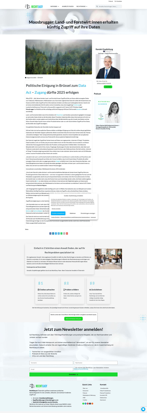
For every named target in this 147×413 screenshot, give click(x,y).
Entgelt (58, 161)
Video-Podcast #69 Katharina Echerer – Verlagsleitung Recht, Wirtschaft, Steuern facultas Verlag (108, 127)
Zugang (40, 92)
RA (97, 81)
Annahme (79, 109)
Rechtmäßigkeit (38, 211)
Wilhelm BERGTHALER (104, 83)
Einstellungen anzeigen (88, 213)
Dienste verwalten (56, 208)
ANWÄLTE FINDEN (68, 6)
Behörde (28, 211)
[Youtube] (88, 404)
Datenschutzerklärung (81, 369)
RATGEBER (54, 6)
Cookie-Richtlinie (55, 217)
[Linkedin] (85, 404)
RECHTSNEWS (81, 6)
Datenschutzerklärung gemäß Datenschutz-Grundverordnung (75, 217)
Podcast (111, 1)
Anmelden (73, 374)
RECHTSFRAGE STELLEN (73, 319)
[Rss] (92, 404)
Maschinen (59, 115)
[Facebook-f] (83, 404)
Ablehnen (73, 213)
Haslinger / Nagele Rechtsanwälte (108, 53)
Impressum (93, 217)
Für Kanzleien (118, 1)
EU (37, 181)
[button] (50, 233)
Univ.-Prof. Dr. (103, 81)
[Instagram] (90, 404)
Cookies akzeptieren (58, 213)
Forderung (76, 105)
